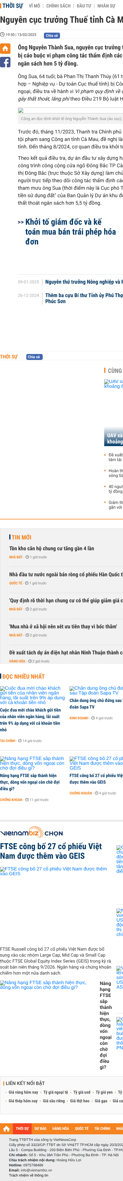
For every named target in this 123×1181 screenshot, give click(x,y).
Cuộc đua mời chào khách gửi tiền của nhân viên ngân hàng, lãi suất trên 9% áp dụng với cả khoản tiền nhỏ (30, 719)
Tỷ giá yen (104, 1092)
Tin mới (21, 537)
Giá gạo (101, 1101)
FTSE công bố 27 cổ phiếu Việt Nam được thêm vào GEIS (51, 851)
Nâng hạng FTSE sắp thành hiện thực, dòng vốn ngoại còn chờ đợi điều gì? (30, 782)
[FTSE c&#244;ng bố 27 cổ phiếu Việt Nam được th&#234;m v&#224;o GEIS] (56, 904)
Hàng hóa (17, 661)
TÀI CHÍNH (102, 1129)
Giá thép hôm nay (23, 1101)
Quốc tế (15, 583)
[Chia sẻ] (5, 62)
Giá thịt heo (79, 1101)
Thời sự (12, 5)
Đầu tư (84, 6)
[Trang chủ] (5, 48)
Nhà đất (16, 557)
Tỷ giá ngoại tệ (56, 1092)
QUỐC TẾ (81, 1129)
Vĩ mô (34, 6)
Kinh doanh (79, 718)
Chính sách (58, 6)
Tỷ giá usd (81, 1092)
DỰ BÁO (41, 1129)
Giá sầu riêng (54, 1101)
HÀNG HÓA (61, 1129)
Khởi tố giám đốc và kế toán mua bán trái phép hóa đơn (70, 232)
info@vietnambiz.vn (36, 1170)
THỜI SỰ (22, 1129)
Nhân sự (106, 6)
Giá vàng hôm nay (23, 1092)
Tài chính (7, 741)
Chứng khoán (11, 800)
